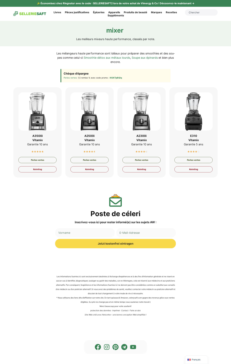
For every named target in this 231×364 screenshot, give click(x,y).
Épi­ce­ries (98, 12)
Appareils (114, 12)
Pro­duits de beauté (135, 12)
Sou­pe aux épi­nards (145, 57)
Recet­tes (171, 12)
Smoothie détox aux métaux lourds (107, 57)
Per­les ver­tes (70, 77)
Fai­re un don (135, 310)
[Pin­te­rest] (115, 347)
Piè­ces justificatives (77, 12)
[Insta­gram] (107, 347)
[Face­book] (98, 347)
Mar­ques (156, 12)
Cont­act (124, 310)
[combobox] (201, 12)
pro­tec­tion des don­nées (100, 310)
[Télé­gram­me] (124, 347)
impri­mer (116, 310)
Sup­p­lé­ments (116, 15)
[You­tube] (133, 347)
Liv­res (57, 12)
